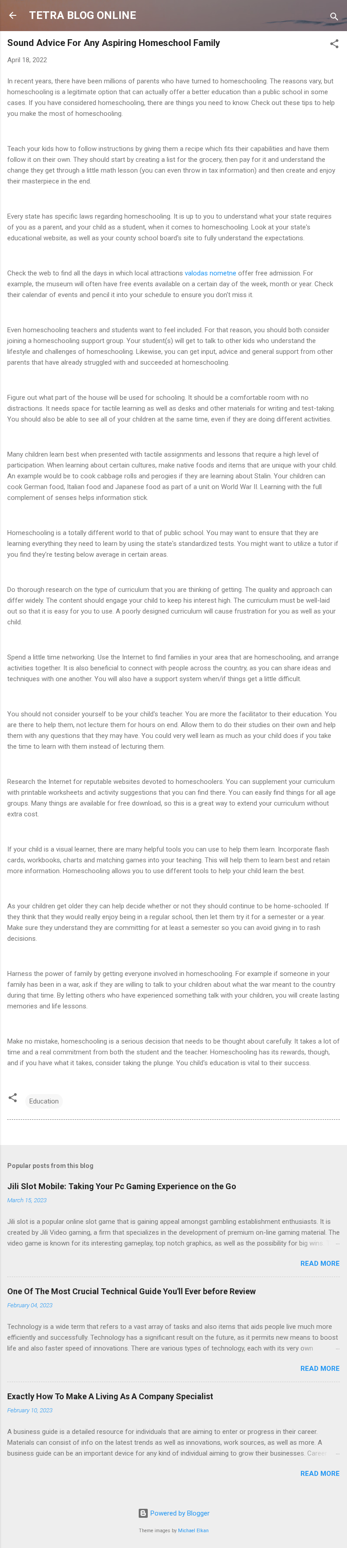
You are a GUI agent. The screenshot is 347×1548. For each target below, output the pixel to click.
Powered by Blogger (179, 1513)
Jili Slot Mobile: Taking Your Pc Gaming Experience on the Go (121, 1186)
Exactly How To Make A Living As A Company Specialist (110, 1396)
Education (44, 1101)
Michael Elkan (193, 1531)
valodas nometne (211, 273)
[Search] (334, 18)
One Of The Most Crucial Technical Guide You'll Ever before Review (131, 1291)
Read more (320, 1263)
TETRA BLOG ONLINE (82, 15)
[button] (334, 45)
